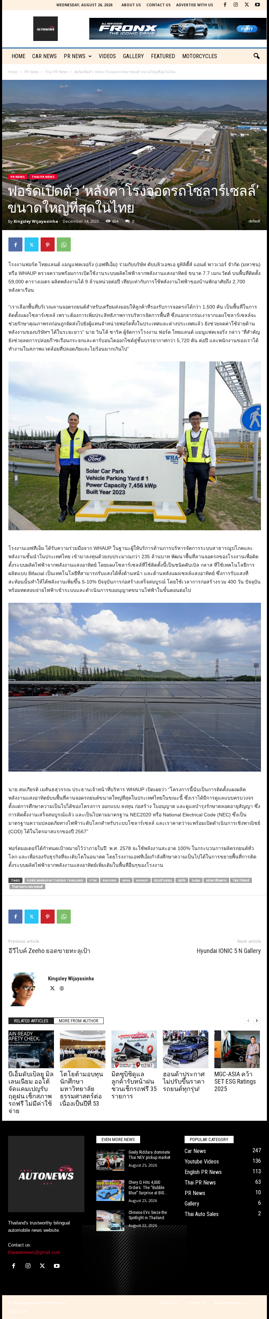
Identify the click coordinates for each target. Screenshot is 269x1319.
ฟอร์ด (182, 880)
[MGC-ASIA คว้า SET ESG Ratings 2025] (237, 1049)
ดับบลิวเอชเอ (163, 880)
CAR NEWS (44, 56)
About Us (131, 4)
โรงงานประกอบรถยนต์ (27, 886)
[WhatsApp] (64, 244)
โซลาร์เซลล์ (241, 880)
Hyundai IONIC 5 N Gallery (229, 950)
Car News (195, 1151)
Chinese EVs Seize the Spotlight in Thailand (148, 1215)
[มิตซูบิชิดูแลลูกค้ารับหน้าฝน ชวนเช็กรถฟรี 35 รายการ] (134, 1049)
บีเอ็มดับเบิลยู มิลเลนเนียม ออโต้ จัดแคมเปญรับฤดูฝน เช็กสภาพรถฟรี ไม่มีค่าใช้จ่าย (31, 1092)
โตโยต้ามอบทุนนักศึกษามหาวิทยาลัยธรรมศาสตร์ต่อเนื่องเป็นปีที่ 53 (81, 1088)
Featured (163, 56)
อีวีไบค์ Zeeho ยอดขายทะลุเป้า (49, 950)
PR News (74, 56)
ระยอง (196, 880)
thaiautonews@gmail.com (34, 1252)
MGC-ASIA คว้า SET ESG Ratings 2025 (235, 1081)
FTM (93, 880)
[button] (256, 56)
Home (18, 56)
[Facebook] (225, 5)
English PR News (203, 1172)
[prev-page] (248, 1020)
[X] (246, 5)
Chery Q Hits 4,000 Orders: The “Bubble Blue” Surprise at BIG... (148, 1187)
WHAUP (142, 880)
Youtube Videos (202, 1161)
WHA (126, 880)
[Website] (61, 989)
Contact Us (158, 4)
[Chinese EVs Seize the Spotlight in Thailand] (110, 1220)
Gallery (133, 56)
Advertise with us (194, 4)
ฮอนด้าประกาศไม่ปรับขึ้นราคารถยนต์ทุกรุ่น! (184, 1081)
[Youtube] (257, 5)
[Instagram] (236, 5)
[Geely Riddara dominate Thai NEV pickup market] (110, 1160)
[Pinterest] (48, 244)
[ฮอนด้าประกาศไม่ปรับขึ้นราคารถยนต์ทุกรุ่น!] (185, 1049)
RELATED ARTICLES (31, 1020)
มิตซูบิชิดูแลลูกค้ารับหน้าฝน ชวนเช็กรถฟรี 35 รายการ (134, 1085)
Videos (107, 56)
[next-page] (256, 1020)
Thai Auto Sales (202, 1214)
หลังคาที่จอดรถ (216, 880)
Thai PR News (56, 71)
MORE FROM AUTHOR (78, 1020)
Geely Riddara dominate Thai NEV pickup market (149, 1155)
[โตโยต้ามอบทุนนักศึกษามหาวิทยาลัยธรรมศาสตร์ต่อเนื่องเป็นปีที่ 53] (82, 1049)
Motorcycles (199, 56)
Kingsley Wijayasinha (36, 221)
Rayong (109, 880)
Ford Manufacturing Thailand (55, 880)
